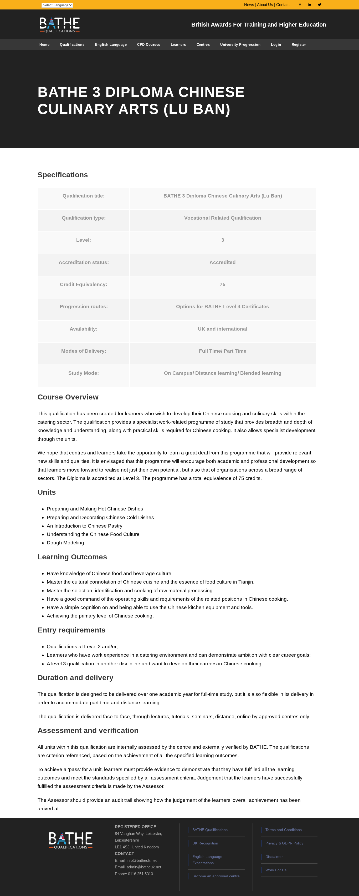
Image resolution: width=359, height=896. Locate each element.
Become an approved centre (216, 876)
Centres (203, 45)
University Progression (240, 45)
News (249, 4)
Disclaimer (274, 856)
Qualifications (72, 45)
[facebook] (300, 4)
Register (299, 45)
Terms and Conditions (283, 830)
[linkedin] (309, 4)
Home (44, 45)
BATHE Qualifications (210, 830)
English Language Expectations (207, 859)
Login (276, 45)
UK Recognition (205, 843)
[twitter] (319, 4)
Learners (178, 45)
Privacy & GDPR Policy (284, 843)
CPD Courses (148, 45)
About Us (265, 4)
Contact (283, 4)
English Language (111, 45)
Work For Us (275, 870)
